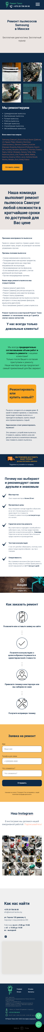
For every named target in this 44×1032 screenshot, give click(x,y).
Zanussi (24, 152)
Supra (4, 152)
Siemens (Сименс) (22, 145)
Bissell (34, 157)
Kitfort (18, 157)
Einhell (21, 160)
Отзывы (30, 989)
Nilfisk (27, 155)
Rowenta (13, 147)
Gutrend (29, 157)
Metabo (11, 160)
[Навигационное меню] (38, 4)
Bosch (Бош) (23, 140)
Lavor (23, 157)
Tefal (29, 152)
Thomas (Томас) (35, 150)
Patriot (26, 160)
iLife (16, 155)
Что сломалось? (8, 768)
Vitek (33, 152)
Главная (19, 989)
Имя (3, 744)
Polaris (21, 155)
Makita (32, 155)
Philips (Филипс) (17, 142)
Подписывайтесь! (33, 824)
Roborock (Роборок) (25, 147)
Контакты (31, 992)
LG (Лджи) (6, 142)
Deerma (5, 157)
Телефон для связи (9, 756)
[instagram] (5, 936)
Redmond (6, 155)
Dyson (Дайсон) (35, 140)
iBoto (12, 155)
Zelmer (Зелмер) (13, 152)
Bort (16, 160)
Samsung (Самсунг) (9, 140)
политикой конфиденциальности (21, 794)
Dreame (12, 157)
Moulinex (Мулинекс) (20, 150)
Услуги (19, 992)
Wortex (5, 160)
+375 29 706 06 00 (22, 6)
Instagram (25, 813)
